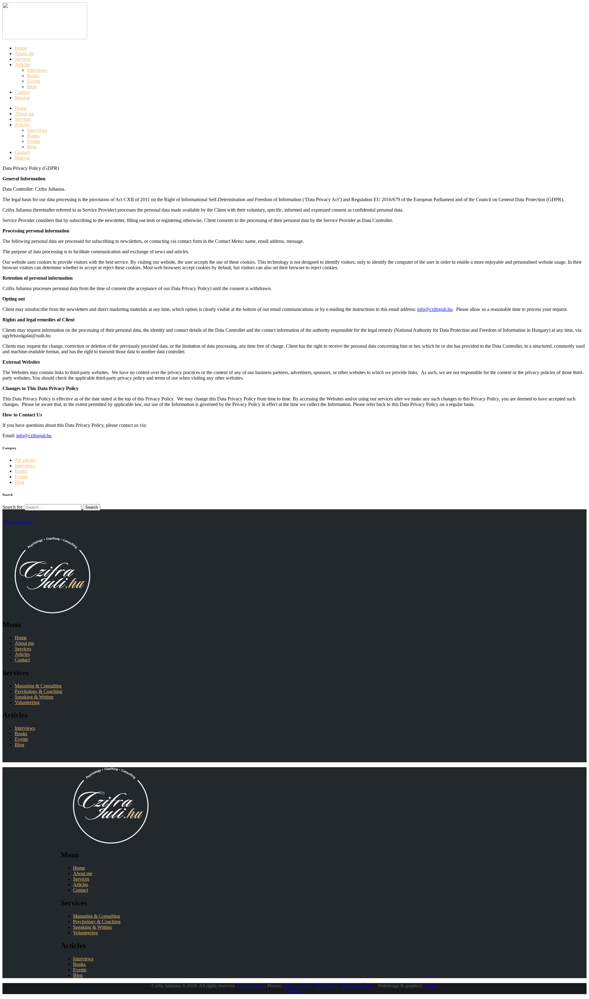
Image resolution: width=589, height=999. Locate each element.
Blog (19, 482)
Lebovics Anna (297, 985)
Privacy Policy (251, 985)
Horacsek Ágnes (358, 985)
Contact (22, 659)
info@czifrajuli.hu (434, 309)
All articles (25, 460)
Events (21, 476)
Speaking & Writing (34, 696)
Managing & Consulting (38, 685)
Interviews (25, 465)
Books (21, 471)
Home (21, 637)
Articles (22, 654)
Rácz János (327, 985)
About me (24, 643)
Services (23, 648)
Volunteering (27, 702)
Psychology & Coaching (38, 691)
